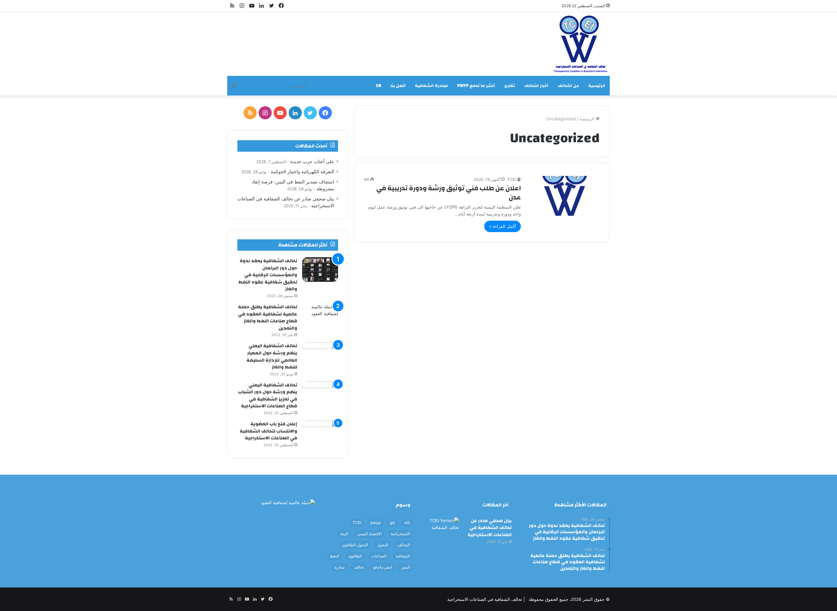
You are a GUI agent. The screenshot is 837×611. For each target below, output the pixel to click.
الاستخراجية (400, 533)
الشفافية (403, 555)
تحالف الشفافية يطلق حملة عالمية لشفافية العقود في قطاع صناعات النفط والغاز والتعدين (267, 317)
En (378, 86)
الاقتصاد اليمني (369, 533)
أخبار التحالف (536, 86)
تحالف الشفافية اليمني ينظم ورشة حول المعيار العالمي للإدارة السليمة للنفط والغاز (272, 356)
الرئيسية (596, 86)
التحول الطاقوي (355, 544)
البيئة (344, 533)
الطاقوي (355, 555)
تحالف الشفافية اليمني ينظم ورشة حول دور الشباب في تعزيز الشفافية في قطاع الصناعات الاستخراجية (267, 396)
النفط (334, 555)
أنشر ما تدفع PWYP (476, 86)
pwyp (375, 522)
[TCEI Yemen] (579, 44)
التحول (382, 544)
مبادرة (339, 567)
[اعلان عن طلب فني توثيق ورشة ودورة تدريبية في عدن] (564, 196)
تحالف (359, 567)
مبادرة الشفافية (431, 86)
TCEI (511, 179)
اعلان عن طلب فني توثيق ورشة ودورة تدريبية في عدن (448, 192)
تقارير (509, 86)
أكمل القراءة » (502, 226)
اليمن (405, 567)
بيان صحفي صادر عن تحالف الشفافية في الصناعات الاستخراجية (490, 528)
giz (392, 522)
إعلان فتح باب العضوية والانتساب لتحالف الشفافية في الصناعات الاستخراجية (268, 431)
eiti (407, 522)
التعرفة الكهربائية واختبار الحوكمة (302, 171)
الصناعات (378, 555)
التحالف (403, 544)
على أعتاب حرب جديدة (312, 161)
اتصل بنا (398, 86)
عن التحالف (568, 86)
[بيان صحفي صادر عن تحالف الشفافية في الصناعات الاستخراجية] (441, 529)
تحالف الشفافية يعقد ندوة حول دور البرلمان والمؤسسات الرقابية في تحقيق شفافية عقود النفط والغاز (267, 275)
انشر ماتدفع (382, 567)
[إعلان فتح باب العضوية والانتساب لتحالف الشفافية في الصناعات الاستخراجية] (320, 432)
